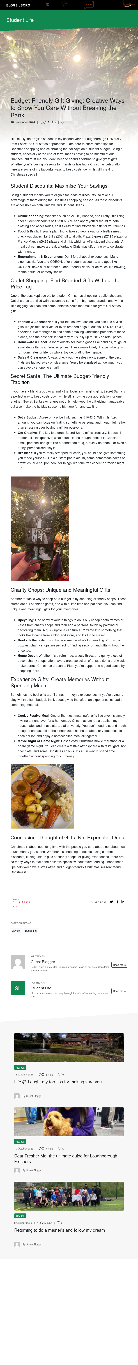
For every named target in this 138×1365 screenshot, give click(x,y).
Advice (16, 930)
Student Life (20, 19)
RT (69, 1196)
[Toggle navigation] (128, 18)
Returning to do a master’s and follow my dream (59, 1230)
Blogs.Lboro (18, 5)
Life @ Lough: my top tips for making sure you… (60, 1081)
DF (69, 1122)
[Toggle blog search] (128, 4)
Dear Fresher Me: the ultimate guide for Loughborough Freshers (65, 1158)
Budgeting (31, 930)
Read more (119, 965)
